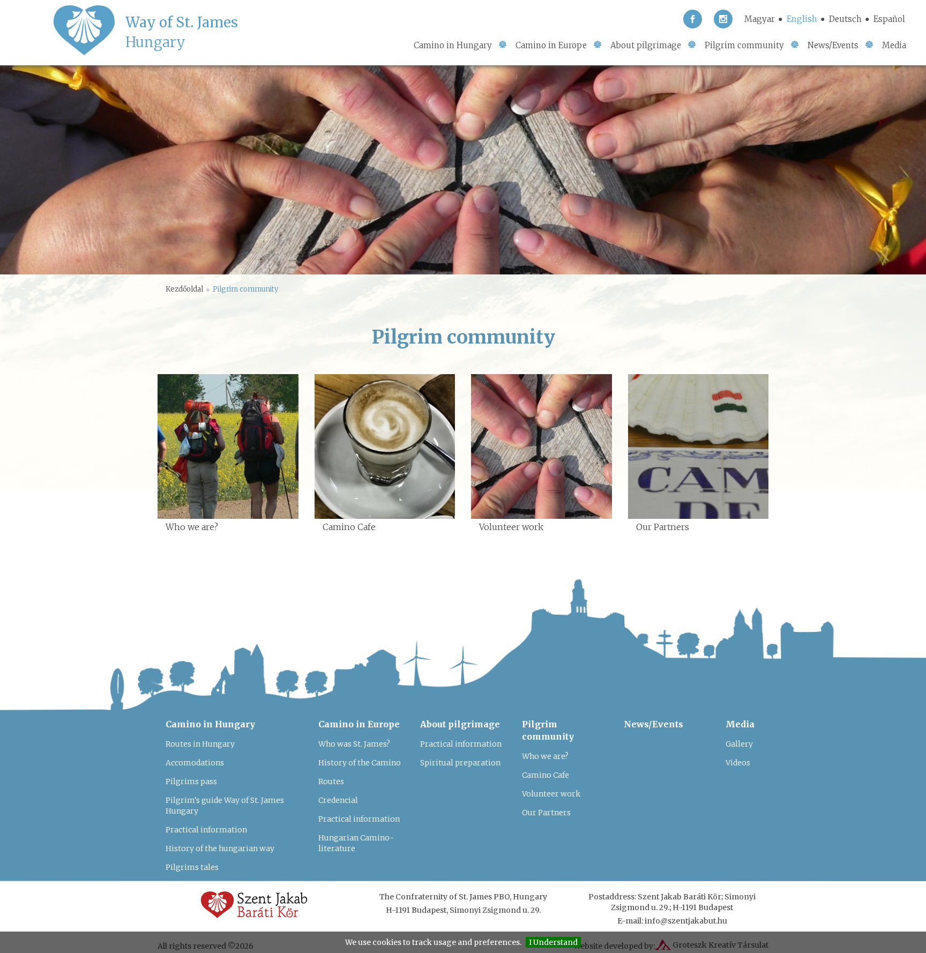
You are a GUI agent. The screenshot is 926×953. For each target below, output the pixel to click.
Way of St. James (181, 32)
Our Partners (546, 812)
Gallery (739, 744)
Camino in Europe (551, 45)
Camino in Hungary (453, 45)
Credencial (338, 800)
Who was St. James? (354, 744)
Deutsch (845, 19)
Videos (738, 763)
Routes (331, 781)
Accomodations (195, 763)
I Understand (553, 942)
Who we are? (545, 756)
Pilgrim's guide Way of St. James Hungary (225, 805)
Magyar (759, 19)
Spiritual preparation (460, 763)
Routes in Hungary (200, 744)
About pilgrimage (645, 45)
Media (894, 45)
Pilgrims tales (192, 867)
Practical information (206, 830)
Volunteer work (551, 794)
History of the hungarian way (220, 848)
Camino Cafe (545, 775)
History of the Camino (359, 763)
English (802, 19)
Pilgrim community (744, 45)
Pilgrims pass (191, 781)
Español (889, 19)
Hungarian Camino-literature (356, 843)
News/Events (833, 45)
